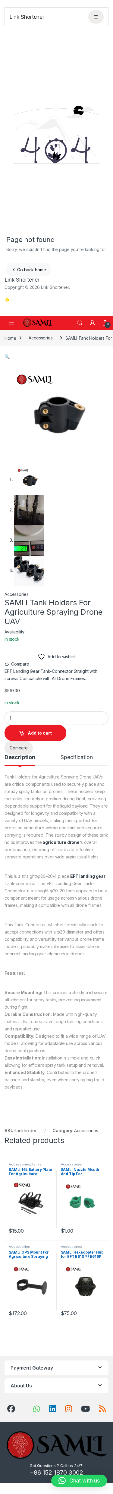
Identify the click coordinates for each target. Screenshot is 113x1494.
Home (10, 337)
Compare (20, 663)
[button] (7, 356)
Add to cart (40, 732)
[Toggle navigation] (96, 17)
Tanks (36, 1164)
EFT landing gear (87, 876)
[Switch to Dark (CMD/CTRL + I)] (7, 300)
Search (80, 322)
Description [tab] (20, 757)
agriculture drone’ (61, 842)
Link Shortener (26, 17)
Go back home (31, 269)
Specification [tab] (77, 757)
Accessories (40, 337)
